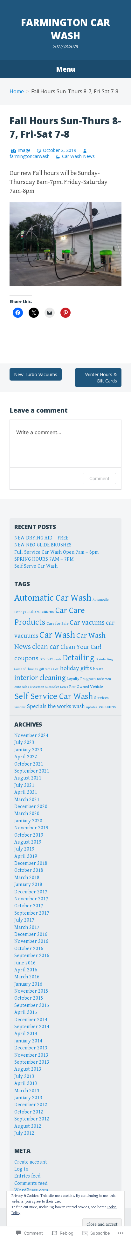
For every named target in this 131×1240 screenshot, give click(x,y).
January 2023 (28, 750)
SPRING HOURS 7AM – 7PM (44, 559)
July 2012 (24, 1133)
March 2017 (26, 927)
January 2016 (28, 984)
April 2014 (25, 1034)
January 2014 (28, 1041)
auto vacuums (40, 611)
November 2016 (31, 941)
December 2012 (30, 1105)
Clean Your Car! (80, 647)
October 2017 (28, 906)
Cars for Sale (57, 623)
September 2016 (31, 956)
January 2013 (28, 1098)
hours (98, 668)
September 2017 (31, 913)
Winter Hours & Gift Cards (101, 377)
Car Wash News (78, 156)
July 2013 (24, 1077)
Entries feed (27, 1176)
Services (101, 697)
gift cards (45, 669)
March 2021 (26, 800)
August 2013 (27, 1069)
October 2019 (28, 835)
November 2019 (31, 828)
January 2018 (28, 885)
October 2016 (28, 949)
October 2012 (28, 1112)
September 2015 (31, 1005)
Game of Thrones (26, 669)
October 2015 (28, 998)
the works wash (66, 706)
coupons (26, 658)
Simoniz (20, 707)
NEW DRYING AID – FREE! (42, 538)
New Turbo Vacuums (35, 374)
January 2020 (28, 821)
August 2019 (27, 842)
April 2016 (25, 970)
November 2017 (31, 899)
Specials (36, 706)
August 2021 (27, 778)
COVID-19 (46, 659)
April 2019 (25, 856)
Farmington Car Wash (65, 29)
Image (24, 150)
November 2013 (31, 1055)
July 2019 (24, 849)
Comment (99, 478)
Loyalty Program (81, 678)
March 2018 (26, 878)
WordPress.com (31, 1190)
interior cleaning (40, 677)
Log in (21, 1169)
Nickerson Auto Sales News (49, 687)
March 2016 (26, 977)
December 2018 (30, 863)
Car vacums (87, 622)
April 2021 (25, 792)
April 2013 (25, 1083)
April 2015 (25, 1012)
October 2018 (28, 870)
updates (91, 707)
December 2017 (30, 892)
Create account (30, 1162)
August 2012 (27, 1126)
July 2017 (24, 920)
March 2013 (26, 1091)
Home (17, 91)
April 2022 (25, 757)
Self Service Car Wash (53, 696)
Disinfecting (104, 659)
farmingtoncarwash (30, 156)
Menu (65, 69)
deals (57, 659)
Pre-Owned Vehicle (86, 686)
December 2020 (30, 807)
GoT (56, 669)
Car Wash (57, 635)
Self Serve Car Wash (36, 566)
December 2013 (30, 1048)
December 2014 (30, 1020)
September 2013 (31, 1062)
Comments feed (30, 1183)
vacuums (107, 706)
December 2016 (30, 934)
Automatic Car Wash (52, 598)
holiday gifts (76, 668)
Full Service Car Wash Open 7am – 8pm (56, 552)
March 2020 (26, 814)
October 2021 (28, 764)
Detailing (78, 657)
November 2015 (31, 991)
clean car (45, 647)
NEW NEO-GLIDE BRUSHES (43, 545)
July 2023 (24, 743)
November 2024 (31, 736)
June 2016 (25, 963)
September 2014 (31, 1027)
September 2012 (31, 1119)
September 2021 (31, 771)
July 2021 (24, 785)
